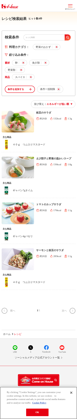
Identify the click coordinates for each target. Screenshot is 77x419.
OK (37, 412)
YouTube (62, 349)
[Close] (71, 393)
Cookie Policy (39, 402)
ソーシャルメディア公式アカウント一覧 (37, 357)
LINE (15, 349)
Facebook (46, 349)
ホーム (7, 334)
